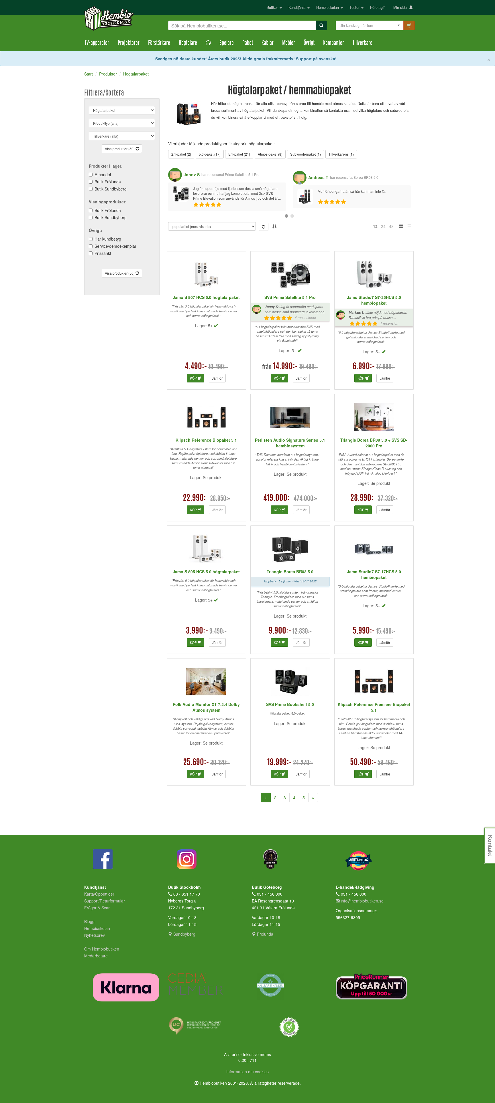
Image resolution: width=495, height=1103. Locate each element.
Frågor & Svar (97, 907)
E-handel (103, 174)
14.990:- (285, 367)
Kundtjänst (297, 7)
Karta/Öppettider (99, 894)
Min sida (401, 7)
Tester (355, 7)
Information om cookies (247, 1071)
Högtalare (188, 43)
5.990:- (364, 631)
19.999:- (279, 763)
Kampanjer (333, 43)
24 (383, 226)
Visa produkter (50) (120, 148)
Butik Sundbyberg (111, 189)
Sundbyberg (183, 934)
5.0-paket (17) (210, 154)
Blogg (89, 921)
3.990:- (197, 631)
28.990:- (363, 499)
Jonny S (192, 174)
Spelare (226, 43)
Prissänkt (103, 253)
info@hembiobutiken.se (362, 901)
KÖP (194, 378)
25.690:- (196, 763)
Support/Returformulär (104, 901)
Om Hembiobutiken (101, 949)
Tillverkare (362, 43)
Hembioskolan (328, 7)
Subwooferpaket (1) (305, 154)
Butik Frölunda (108, 182)
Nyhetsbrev (94, 935)
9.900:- (280, 631)
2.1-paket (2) (181, 154)
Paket (247, 43)
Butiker (273, 7)
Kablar (268, 43)
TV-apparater (97, 43)
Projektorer (129, 43)
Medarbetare (96, 956)
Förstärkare (159, 43)
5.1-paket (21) (239, 154)
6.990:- (364, 367)
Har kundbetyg (108, 239)
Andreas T (318, 177)
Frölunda (264, 934)
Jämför (217, 378)
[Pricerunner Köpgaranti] (373, 986)
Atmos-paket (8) (270, 154)
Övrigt (309, 43)
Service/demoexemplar (115, 246)
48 (391, 226)
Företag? (377, 7)
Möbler (288, 43)
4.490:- (196, 367)
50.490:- (363, 763)
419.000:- (277, 499)
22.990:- (196, 499)
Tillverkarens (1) (341, 154)
